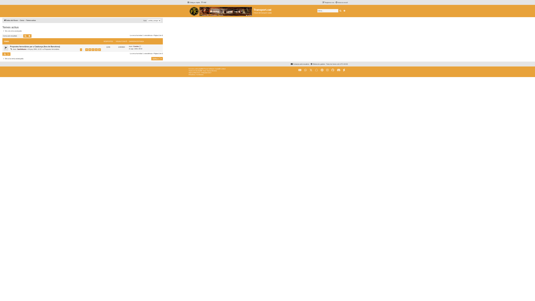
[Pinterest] (322, 70)
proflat (194, 72)
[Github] (333, 70)
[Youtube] (300, 70)
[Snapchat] (316, 70)
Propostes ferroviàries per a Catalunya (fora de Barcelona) (35, 47)
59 (86, 50)
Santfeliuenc (21, 49)
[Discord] (338, 70)
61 (93, 50)
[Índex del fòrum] (220, 11)
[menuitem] (203, 2)
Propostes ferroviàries (51, 49)
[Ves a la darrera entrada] (140, 46)
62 (96, 50)
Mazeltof (205, 72)
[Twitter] (311, 70)
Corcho (136, 46)
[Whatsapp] (305, 70)
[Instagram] (327, 70)
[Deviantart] (344, 70)
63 (99, 50)
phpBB (200, 69)
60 (90, 50)
